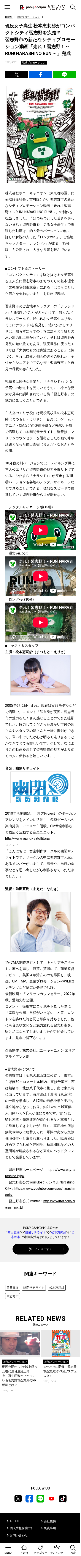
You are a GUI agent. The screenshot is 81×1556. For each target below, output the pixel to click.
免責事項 (50, 1528)
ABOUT (15, 1521)
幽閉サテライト (35, 1232)
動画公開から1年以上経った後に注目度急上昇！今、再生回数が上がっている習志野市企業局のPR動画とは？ (19, 1376)
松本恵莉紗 (58, 1232)
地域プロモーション (28, 17)
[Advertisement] (40, 1440)
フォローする (43, 1249)
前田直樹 (14, 1232)
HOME (9, 17)
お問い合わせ (19, 1535)
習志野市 (12, 1296)
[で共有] (16, 74)
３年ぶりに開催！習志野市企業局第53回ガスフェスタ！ (60, 1371)
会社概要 (50, 1521)
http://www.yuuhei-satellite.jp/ (28, 838)
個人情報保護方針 (22, 1528)
